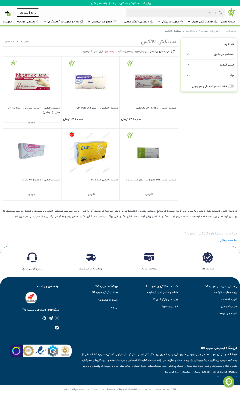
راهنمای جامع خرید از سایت (162, 292)
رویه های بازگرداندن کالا (165, 299)
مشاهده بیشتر (228, 240)
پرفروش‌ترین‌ (141, 51)
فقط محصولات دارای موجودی (209, 86)
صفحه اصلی (230, 31)
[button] (228, 21)
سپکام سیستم (71, 389)
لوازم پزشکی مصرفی (210, 31)
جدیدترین (109, 51)
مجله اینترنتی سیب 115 (105, 292)
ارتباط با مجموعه (108, 299)
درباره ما (114, 307)
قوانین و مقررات (169, 306)
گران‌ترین (87, 51)
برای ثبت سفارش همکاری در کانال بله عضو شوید (120, 3)
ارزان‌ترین (98, 51)
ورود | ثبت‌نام (28, 12)
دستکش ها (191, 31)
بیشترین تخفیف (124, 51)
